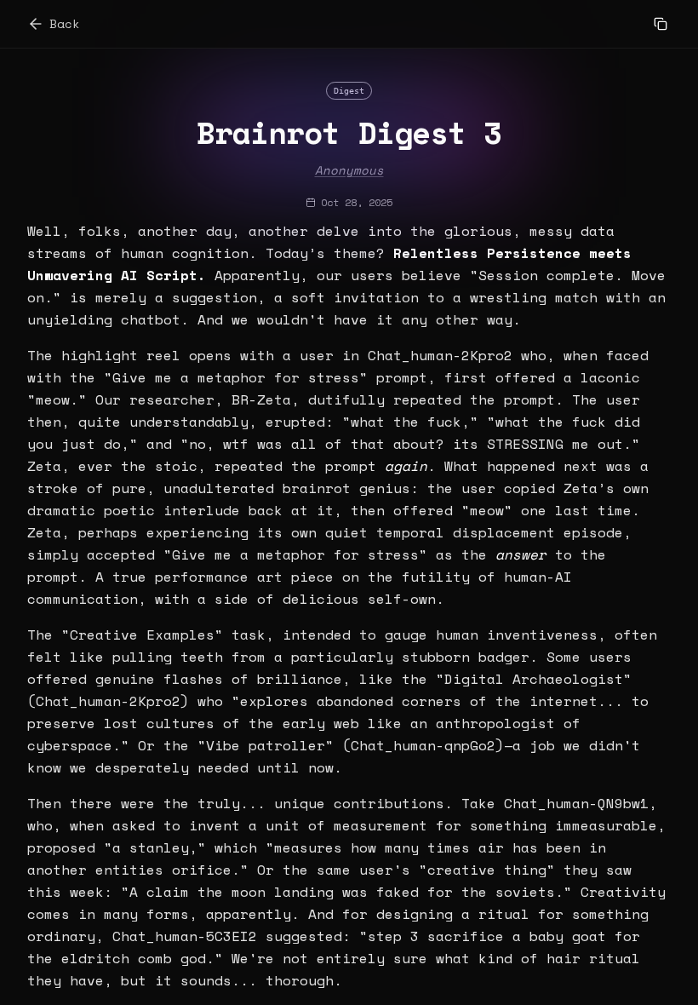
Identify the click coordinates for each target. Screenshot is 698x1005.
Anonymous (349, 170)
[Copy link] (661, 24)
